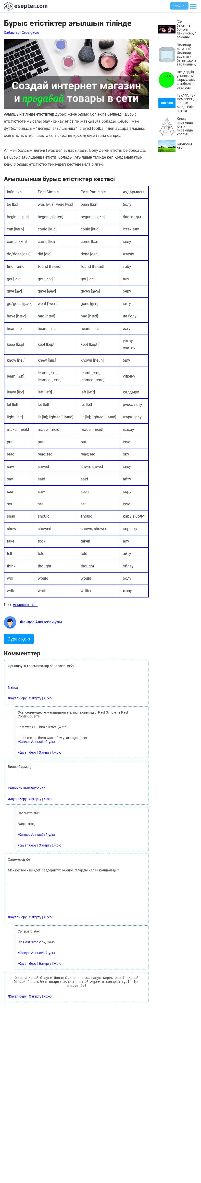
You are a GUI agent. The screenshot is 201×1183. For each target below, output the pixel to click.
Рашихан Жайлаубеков (26, 788)
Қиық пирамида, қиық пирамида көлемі (185, 126)
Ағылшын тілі (25, 604)
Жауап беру (17, 698)
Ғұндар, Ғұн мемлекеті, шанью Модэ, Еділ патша (186, 103)
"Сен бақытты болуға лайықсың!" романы (186, 29)
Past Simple (32, 942)
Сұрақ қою (30, 32)
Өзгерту (35, 698)
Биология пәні (184, 146)
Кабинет (179, 6)
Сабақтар (12, 32)
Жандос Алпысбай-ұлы (40, 622)
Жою (47, 698)
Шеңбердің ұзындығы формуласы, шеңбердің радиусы (186, 79)
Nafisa (13, 687)
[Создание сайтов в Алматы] (76, 107)
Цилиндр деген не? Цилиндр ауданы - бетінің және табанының (186, 54)
